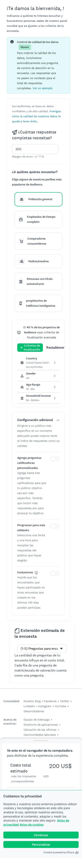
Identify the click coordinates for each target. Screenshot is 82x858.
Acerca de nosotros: (9, 722)
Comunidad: (11, 701)
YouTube (60, 706)
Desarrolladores (34, 711)
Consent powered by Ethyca (58, 852)
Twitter (64, 701)
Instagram (44, 706)
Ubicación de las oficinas (40, 730)
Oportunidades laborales (40, 735)
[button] (43, 88)
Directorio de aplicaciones (41, 724)
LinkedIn (29, 706)
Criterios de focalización (32, 348)
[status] (38, 65)
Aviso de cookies (32, 824)
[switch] (55, 459)
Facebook (50, 701)
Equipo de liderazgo (37, 719)
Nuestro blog (32, 701)
